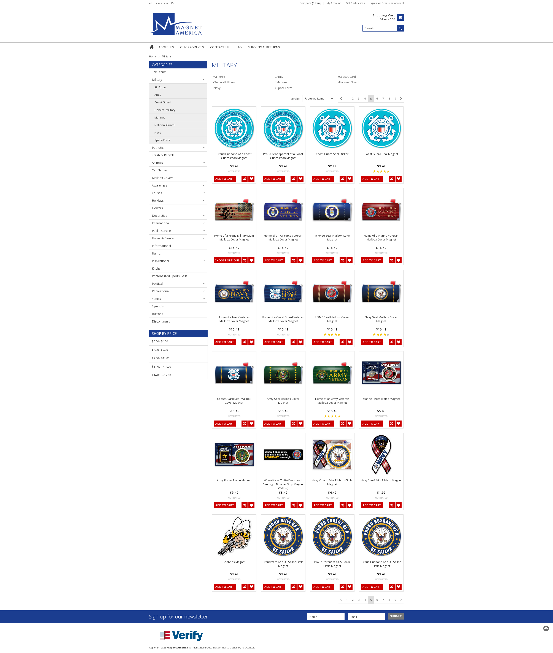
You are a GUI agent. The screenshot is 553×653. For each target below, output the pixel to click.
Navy (157, 132)
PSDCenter (248, 647)
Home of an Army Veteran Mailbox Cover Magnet (332, 401)
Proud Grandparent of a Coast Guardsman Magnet (283, 156)
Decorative (159, 215)
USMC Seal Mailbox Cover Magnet (332, 319)
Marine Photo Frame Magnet (381, 399)
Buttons (157, 314)
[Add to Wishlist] (251, 179)
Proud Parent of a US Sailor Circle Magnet (332, 564)
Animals (157, 163)
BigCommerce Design (225, 647)
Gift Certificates (355, 3)
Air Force (160, 87)
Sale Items (159, 72)
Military (157, 79)
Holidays (158, 200)
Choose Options (227, 260)
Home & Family (163, 238)
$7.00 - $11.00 (160, 358)
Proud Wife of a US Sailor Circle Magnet (283, 564)
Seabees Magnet (234, 562)
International (161, 223)
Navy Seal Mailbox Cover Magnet (381, 319)
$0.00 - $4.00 (160, 341)
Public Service (161, 231)
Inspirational (160, 261)
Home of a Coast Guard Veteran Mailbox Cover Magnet (283, 319)
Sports (156, 299)
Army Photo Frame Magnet (234, 480)
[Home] (151, 47)
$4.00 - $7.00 (160, 350)
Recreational (160, 291)
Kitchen (157, 268)
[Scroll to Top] (546, 628)
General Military (164, 110)
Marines (159, 117)
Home (153, 56)
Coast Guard (162, 102)
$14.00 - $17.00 (161, 375)
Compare (310, 3)
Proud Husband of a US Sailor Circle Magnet (381, 564)
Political (157, 283)
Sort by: (295, 99)
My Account (334, 3)
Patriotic (158, 147)
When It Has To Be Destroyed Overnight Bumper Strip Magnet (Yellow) (283, 484)
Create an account (393, 3)
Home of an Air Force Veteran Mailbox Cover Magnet (283, 237)
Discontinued (161, 321)
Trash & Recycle (163, 155)
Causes (157, 193)
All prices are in (161, 3)
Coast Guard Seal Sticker (332, 154)
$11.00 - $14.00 (161, 366)
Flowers (157, 208)
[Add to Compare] (245, 179)
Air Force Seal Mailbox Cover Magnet (332, 237)
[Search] (400, 28)
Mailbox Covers (162, 178)
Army (157, 95)
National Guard (164, 125)
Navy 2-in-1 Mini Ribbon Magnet (381, 480)
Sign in (374, 3)
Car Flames (160, 170)
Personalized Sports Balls (169, 276)
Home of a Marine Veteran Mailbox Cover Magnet (381, 237)
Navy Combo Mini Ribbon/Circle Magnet (332, 482)
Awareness (159, 185)
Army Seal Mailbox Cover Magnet (283, 401)
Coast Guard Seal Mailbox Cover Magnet (234, 401)
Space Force (162, 140)
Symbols (158, 306)
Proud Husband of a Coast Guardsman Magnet (234, 156)
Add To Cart (224, 179)
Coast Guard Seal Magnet (381, 154)
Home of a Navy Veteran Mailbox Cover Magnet (234, 319)
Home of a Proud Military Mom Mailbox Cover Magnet (234, 237)
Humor (157, 253)
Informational (161, 246)
